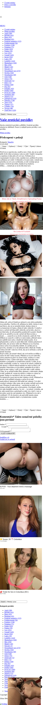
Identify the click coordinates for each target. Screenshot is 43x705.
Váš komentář (5, 431)
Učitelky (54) (9, 106)
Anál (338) (8, 33)
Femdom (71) (9, 47)
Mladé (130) (8, 67)
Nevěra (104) (9, 73)
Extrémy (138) (9, 45)
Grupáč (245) (9, 55)
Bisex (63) (8, 37)
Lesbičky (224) (9, 61)
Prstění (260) (8, 91)
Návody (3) (8, 69)
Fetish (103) (8, 49)
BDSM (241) (9, 35)
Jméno (3, 424)
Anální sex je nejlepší (7, 439)
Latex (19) (8, 59)
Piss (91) (7, 87)
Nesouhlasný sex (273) (12, 71)
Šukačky (11, 142)
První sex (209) (9, 92)
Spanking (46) (9, 94)
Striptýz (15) (8, 96)
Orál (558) (8, 77)
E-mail (5, 427)
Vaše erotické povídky (16, 120)
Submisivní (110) (10, 98)
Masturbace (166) (10, 63)
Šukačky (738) (9, 100)
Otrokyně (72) (9, 81)
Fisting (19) (8, 51)
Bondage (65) (9, 39)
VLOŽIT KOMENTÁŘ (8, 433)
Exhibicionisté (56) (11, 43)
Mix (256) (7, 65)
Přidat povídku (9, 31)
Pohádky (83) (9, 89)
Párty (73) (7, 83)
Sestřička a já (4, 437)
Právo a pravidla (10, 5)
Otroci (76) (8, 79)
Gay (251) (8, 53)
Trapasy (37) (8, 104)
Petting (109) (8, 85)
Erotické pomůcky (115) (12, 41)
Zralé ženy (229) (10, 110)
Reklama (7, 7)
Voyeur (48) (8, 108)
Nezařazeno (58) (10, 75)
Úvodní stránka (9, 3)
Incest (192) (8, 57)
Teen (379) (8, 102)
